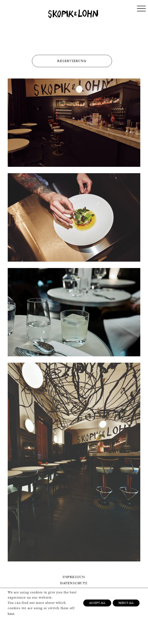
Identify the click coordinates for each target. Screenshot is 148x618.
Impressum (74, 577)
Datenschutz (74, 583)
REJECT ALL (126, 603)
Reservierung (71, 61)
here (11, 613)
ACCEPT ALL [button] (97, 603)
